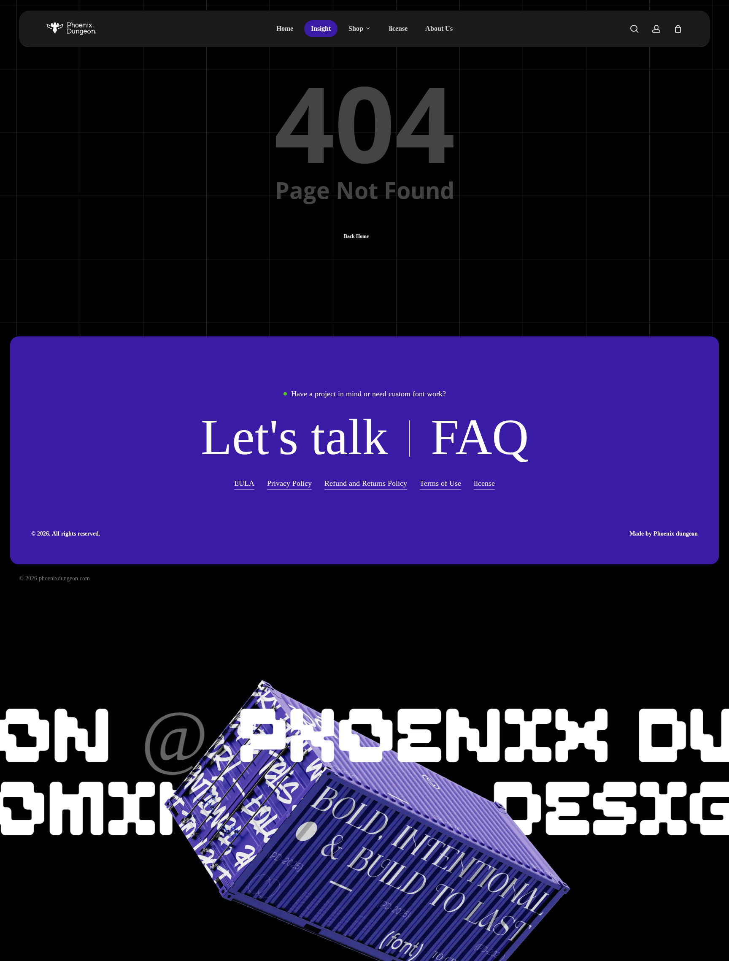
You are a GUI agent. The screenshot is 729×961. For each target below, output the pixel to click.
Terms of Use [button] (440, 483)
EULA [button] (244, 483)
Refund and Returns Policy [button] (365, 483)
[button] (294, 437)
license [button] (484, 483)
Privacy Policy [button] (289, 483)
